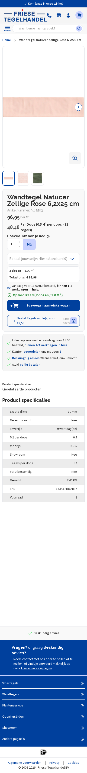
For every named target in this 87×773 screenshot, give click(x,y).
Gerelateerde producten (21, 389)
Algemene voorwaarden (24, 762)
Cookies (73, 762)
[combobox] (45, 28)
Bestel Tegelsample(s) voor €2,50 (44, 321)
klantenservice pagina (36, 668)
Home (6, 40)
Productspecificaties (17, 384)
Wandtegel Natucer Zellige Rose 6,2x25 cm (50, 40)
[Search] (79, 29)
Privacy (54, 762)
